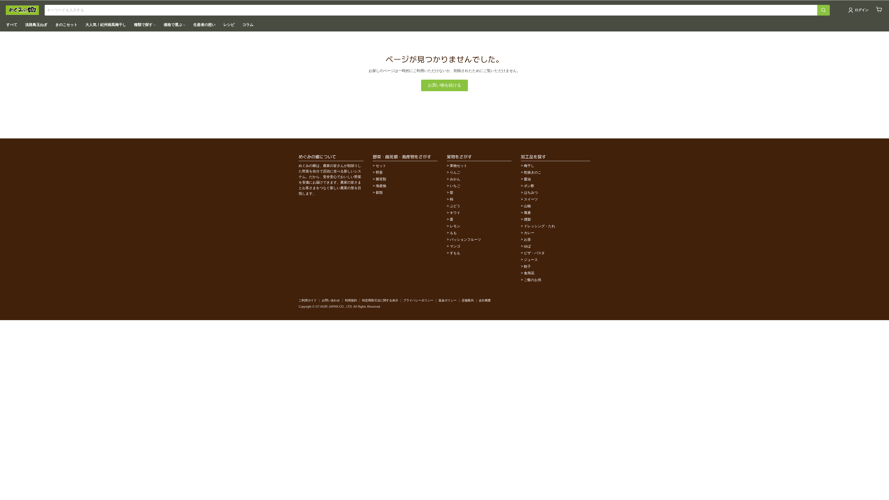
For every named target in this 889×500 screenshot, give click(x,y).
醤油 (527, 179)
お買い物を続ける (444, 85)
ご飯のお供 (532, 280)
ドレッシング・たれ (539, 226)
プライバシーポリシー (418, 300)
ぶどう (455, 206)
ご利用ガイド (308, 300)
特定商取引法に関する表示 (380, 300)
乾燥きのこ (532, 172)
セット (381, 166)
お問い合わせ (331, 300)
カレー (529, 233)
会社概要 (485, 300)
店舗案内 (468, 300)
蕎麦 (527, 213)
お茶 (527, 239)
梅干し (529, 166)
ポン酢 (529, 186)
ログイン (862, 10)
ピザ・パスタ (534, 253)
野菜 (379, 172)
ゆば (527, 246)
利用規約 (351, 300)
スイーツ (531, 199)
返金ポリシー (447, 300)
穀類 (379, 192)
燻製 (527, 219)
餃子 (527, 266)
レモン (455, 226)
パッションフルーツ (465, 239)
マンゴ (455, 246)
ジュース (531, 260)
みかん (455, 179)
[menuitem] (11, 25)
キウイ (455, 213)
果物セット (458, 166)
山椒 (527, 206)
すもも (455, 253)
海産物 (381, 186)
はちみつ (531, 192)
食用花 (529, 273)
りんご (455, 172)
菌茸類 (381, 179)
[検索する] (823, 10)
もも (453, 233)
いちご (455, 186)
